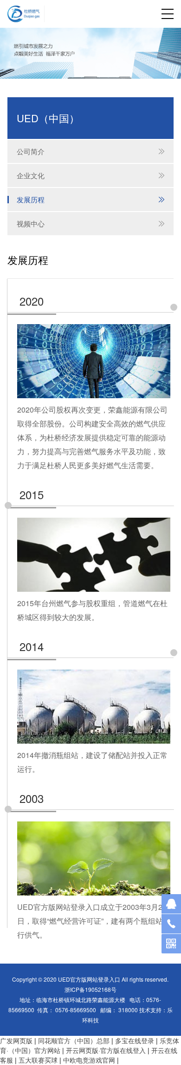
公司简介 (91, 151)
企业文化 (91, 175)
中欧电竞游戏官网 (89, 1060)
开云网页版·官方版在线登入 (106, 1050)
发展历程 (91, 199)
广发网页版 (16, 1040)
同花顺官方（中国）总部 (74, 1040)
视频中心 (91, 223)
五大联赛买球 (38, 1060)
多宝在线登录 (134, 1040)
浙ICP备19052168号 (90, 989)
